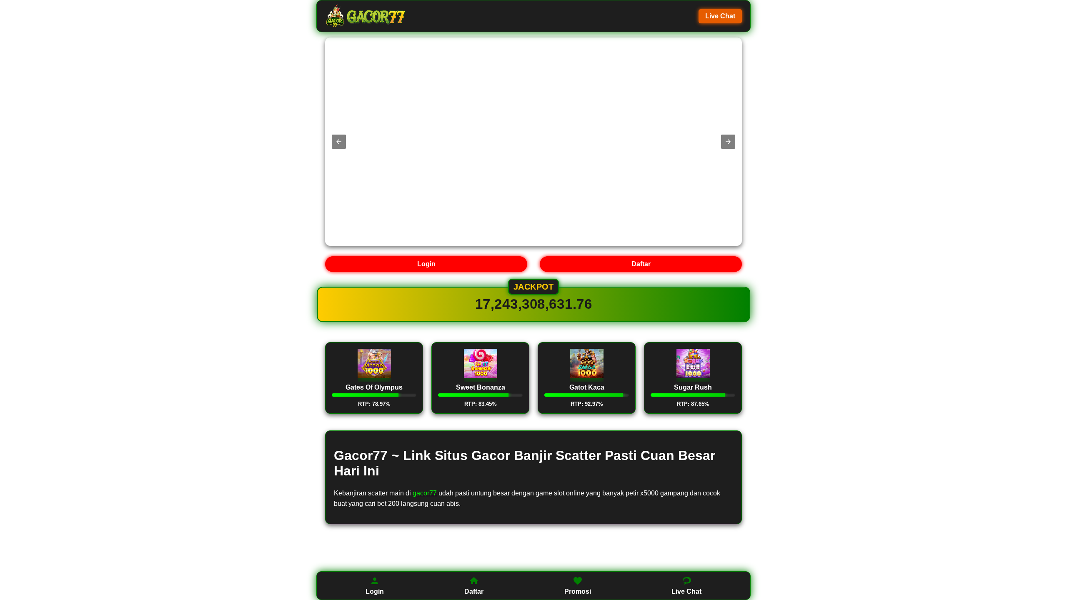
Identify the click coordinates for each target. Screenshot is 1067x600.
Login (426, 264)
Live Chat (720, 16)
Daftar (641, 264)
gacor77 (425, 493)
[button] (339, 142)
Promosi (577, 591)
